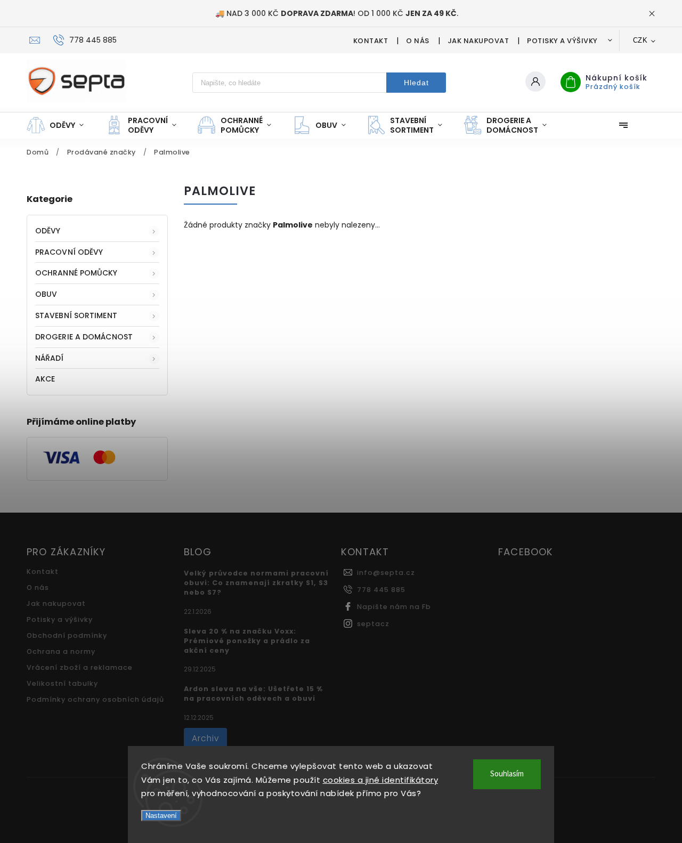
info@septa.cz (386, 572)
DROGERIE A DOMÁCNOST (84, 336)
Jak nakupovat (478, 41)
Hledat (416, 82)
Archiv (205, 738)
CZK (640, 40)
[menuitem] (60, 125)
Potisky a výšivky (562, 41)
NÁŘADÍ (49, 358)
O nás (417, 41)
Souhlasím (507, 774)
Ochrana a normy (61, 651)
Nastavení (161, 816)
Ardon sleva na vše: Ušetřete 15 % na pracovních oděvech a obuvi (253, 693)
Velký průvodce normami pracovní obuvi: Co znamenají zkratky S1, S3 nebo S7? (256, 583)
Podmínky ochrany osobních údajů (95, 699)
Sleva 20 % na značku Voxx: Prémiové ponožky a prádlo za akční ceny (247, 641)
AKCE (45, 379)
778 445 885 (381, 589)
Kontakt (370, 41)
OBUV (46, 294)
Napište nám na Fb (394, 606)
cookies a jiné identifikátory (381, 779)
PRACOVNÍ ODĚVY (69, 252)
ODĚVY (48, 230)
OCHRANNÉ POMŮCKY (76, 273)
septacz (373, 623)
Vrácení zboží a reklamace (80, 667)
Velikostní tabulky (62, 683)
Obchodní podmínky (67, 635)
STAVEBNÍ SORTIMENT (76, 315)
